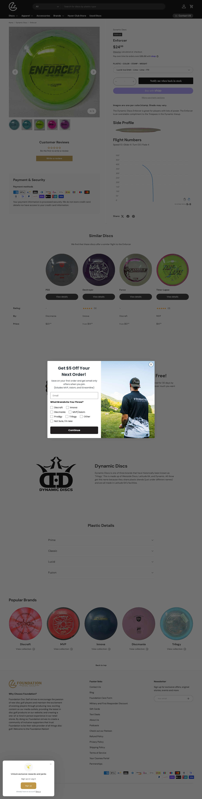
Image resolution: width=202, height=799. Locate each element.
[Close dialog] (151, 364)
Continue (74, 430)
